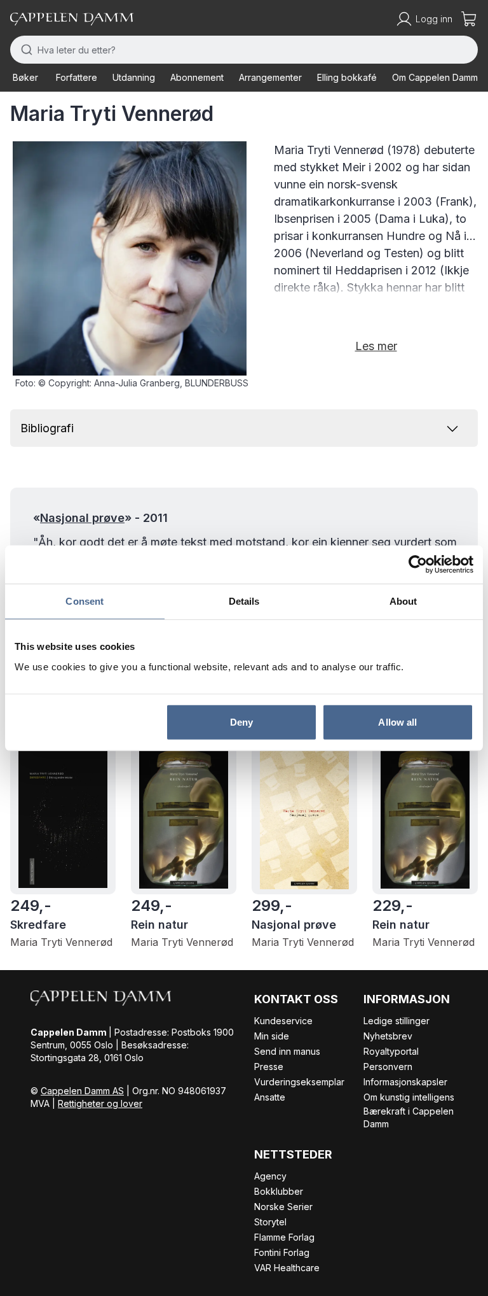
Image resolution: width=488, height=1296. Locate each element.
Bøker (25, 77)
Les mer (376, 346)
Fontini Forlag (281, 1252)
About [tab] (403, 601)
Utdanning (133, 77)
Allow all (397, 721)
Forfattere (76, 77)
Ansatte (269, 1097)
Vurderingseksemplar (299, 1081)
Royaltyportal (391, 1051)
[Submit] (23, 50)
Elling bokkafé (347, 77)
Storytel (270, 1221)
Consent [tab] (84, 601)
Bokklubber (278, 1191)
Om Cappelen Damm (435, 77)
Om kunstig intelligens (408, 1097)
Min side (271, 1036)
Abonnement (197, 77)
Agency (270, 1176)
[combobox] (244, 50)
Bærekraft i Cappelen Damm (408, 1117)
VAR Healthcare (287, 1267)
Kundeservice (283, 1020)
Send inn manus (287, 1051)
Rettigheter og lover (100, 1103)
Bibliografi (47, 428)
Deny (241, 721)
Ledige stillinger (396, 1020)
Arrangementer (270, 77)
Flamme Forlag (284, 1237)
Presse (268, 1066)
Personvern (387, 1066)
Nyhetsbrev (387, 1036)
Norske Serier (283, 1206)
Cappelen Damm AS (82, 1090)
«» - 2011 (100, 518)
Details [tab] (244, 601)
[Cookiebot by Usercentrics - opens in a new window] (417, 564)
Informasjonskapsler (405, 1081)
